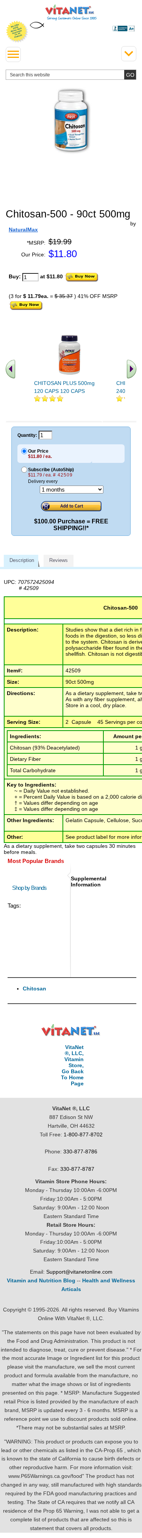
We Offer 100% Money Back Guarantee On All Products (17, 31)
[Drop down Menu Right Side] (128, 53)
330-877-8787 (77, 1169)
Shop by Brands (31, 888)
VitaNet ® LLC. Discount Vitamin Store (71, 1030)
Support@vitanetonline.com (79, 1272)
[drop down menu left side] (13, 54)
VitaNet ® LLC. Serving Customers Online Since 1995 (71, 12)
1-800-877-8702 (83, 1134)
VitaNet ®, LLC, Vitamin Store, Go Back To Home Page (72, 1065)
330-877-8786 (80, 1151)
